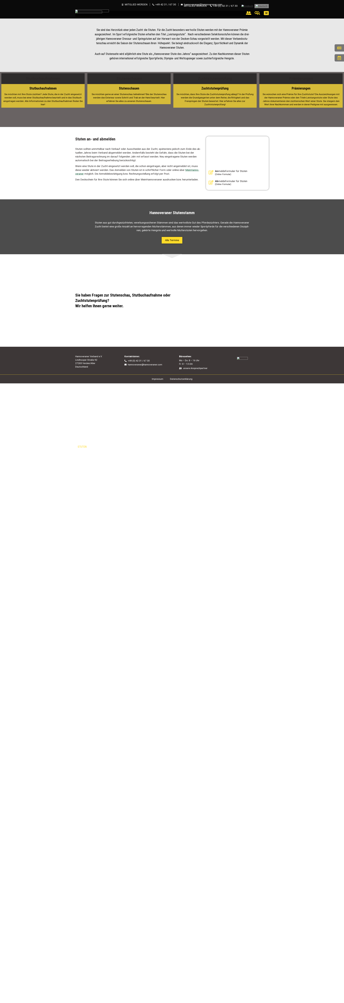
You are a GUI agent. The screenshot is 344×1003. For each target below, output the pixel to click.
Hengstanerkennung (91, 433)
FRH (212, 461)
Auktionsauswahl (153, 426)
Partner (212, 466)
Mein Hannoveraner (219, 422)
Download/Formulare (220, 471)
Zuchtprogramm (88, 485)
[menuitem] (247, 6)
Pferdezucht (87, 406)
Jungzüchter (215, 426)
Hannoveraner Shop (220, 484)
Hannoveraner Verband (224, 406)
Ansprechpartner (153, 431)
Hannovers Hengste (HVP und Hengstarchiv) (104, 417)
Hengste (83, 413)
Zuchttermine (87, 476)
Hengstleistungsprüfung (94, 421)
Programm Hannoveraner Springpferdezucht (105, 493)
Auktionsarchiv (152, 440)
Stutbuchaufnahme (91, 451)
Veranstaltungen (218, 475)
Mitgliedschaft (217, 417)
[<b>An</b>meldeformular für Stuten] (211, 172)
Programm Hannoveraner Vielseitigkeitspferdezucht (96, 498)
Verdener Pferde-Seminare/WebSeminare (231, 439)
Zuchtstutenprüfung (92, 459)
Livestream (149, 422)
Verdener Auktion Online (158, 413)
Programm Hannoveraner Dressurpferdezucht (106, 489)
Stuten (82, 446)
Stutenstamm (88, 467)
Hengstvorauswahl (91, 437)
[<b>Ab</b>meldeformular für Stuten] (211, 182)
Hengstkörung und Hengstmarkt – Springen (104, 429)
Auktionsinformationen (157, 417)
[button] (172, 240)
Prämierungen (88, 441)
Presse (211, 497)
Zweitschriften (218, 452)
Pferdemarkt (215, 489)
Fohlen (82, 472)
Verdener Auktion (155, 406)
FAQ (144, 435)
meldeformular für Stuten (231, 171)
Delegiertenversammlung (223, 502)
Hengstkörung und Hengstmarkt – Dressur (104, 425)
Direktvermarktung (154, 444)
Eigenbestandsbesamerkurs (225, 443)
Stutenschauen (89, 455)
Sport (210, 457)
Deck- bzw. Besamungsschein (96, 480)
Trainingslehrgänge (220, 435)
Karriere (212, 493)
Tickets (214, 479)
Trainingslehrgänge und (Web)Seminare (232, 431)
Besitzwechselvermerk (221, 448)
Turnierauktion (152, 448)
